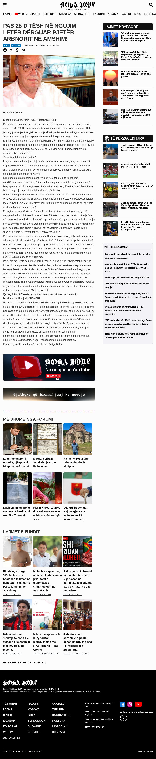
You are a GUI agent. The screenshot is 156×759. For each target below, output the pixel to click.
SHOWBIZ (65, 14)
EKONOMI (99, 14)
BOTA (137, 14)
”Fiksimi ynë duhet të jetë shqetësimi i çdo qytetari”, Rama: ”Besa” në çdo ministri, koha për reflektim (136, 56)
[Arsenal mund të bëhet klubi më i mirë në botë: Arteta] (110, 170)
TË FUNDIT (10, 703)
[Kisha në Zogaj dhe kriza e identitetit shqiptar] (77, 439)
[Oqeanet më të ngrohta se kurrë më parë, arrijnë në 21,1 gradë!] (110, 77)
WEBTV (22, 14)
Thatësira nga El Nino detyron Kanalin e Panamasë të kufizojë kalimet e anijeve (137, 147)
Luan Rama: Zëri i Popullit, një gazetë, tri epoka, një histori (16, 462)
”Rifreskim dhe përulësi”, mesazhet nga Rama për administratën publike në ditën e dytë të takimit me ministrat (128, 324)
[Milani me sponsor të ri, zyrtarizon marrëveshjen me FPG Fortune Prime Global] (47, 614)
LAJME (7, 14)
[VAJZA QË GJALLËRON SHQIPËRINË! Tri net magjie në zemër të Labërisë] (110, 190)
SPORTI (35, 14)
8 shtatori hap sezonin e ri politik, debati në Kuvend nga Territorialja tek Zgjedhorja (77, 642)
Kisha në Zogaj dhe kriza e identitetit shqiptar (76, 462)
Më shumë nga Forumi (28, 419)
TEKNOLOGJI (37, 720)
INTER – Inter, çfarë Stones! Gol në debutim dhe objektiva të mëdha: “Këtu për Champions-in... (136, 226)
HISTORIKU (59, 726)
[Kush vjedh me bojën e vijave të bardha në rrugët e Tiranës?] (17, 487)
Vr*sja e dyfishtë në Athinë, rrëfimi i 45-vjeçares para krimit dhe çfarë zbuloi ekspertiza (124, 310)
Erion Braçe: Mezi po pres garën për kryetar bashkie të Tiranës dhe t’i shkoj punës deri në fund (135, 94)
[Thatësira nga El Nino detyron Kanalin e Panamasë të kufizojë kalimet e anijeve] (110, 151)
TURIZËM (58, 709)
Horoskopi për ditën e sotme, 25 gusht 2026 (127, 277)
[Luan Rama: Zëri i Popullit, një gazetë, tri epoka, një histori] (17, 439)
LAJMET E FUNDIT (21, 531)
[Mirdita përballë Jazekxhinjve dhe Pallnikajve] (47, 439)
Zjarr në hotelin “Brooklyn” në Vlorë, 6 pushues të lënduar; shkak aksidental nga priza (136, 205)
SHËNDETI (35, 732)
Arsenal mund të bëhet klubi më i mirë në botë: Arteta (135, 165)
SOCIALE (58, 703)
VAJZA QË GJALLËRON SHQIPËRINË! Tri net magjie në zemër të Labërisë (137, 186)
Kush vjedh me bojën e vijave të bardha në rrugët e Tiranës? (17, 511)
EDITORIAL (49, 14)
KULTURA (58, 720)
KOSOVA (113, 14)
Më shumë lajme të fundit (24, 662)
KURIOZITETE (61, 715)
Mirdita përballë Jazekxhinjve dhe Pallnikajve (44, 462)
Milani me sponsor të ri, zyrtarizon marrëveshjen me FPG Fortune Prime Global (46, 642)
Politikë (16, 45)
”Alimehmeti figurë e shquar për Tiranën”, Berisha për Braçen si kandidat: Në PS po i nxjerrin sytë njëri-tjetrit (136, 37)
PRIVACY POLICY (145, 752)
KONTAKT (59, 732)
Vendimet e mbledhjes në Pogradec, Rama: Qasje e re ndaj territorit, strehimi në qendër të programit (128, 297)
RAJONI (126, 14)
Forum (6, 45)
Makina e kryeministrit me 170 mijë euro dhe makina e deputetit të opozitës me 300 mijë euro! (136, 114)
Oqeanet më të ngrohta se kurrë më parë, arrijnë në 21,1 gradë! (136, 74)
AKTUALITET (82, 14)
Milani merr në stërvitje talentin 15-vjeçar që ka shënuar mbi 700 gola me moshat (16, 642)
